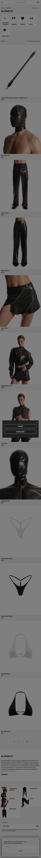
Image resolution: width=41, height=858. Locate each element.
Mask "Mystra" (5, 155)
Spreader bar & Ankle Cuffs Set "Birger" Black (14, 98)
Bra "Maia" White (5, 674)
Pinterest (3, 852)
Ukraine (20, 426)
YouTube (3, 854)
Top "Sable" (4, 443)
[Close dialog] (38, 838)
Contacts (4, 845)
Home (2, 8)
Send (37, 826)
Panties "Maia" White (6, 558)
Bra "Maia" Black (5, 731)
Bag (38, 2)
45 (27, 741)
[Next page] (31, 742)
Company (4, 839)
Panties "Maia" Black (6, 616)
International (20, 432)
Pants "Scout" (5, 213)
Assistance (4, 842)
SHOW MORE (4, 774)
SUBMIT (20, 851)
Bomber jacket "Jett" (7, 386)
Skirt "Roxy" (4, 328)
